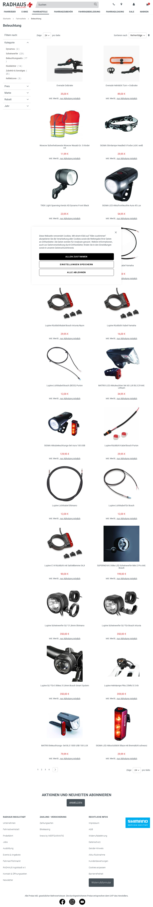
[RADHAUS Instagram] (72, 904)
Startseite (7, 19)
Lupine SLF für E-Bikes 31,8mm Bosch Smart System (64, 685)
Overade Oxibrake (64, 85)
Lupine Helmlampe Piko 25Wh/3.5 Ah (121, 685)
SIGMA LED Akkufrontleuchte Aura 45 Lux (121, 205)
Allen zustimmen (76, 256)
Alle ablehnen (76, 272)
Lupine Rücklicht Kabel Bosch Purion (121, 445)
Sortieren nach (120, 35)
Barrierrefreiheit (96, 874)
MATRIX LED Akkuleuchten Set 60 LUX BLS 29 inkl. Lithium (121, 386)
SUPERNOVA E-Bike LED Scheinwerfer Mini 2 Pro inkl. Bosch (121, 566)
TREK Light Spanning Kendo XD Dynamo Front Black (64, 205)
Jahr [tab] (6, 106)
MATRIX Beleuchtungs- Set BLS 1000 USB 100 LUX (64, 745)
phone (114, 4)
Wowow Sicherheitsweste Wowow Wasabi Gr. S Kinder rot (65, 146)
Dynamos (13, 49)
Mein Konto (133, 4)
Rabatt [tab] (8, 99)
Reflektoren (14, 78)
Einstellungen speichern (76, 264)
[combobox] (67, 5)
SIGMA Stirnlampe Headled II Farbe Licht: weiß (121, 145)
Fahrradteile (21, 19)
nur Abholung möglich (70, 98)
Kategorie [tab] (9, 42)
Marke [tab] (7, 92)
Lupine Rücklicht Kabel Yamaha (121, 325)
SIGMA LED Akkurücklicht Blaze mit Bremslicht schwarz (121, 745)
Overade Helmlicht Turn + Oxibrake (121, 85)
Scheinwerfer (16, 53)
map (121, 4)
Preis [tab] (7, 86)
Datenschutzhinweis (64, 247)
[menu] (76, 11)
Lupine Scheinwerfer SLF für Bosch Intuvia (121, 625)
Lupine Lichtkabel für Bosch (121, 505)
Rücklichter (15, 66)
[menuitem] (10, 11)
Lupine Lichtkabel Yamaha (121, 265)
